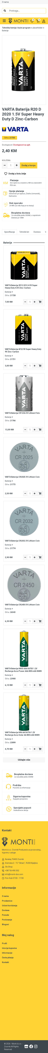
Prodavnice (7, 901)
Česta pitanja (7, 958)
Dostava (5, 910)
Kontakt (5, 962)
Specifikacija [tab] (9, 232)
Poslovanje (7, 920)
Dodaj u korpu (28, 165)
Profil (4, 943)
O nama (5, 2)
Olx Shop (9, 867)
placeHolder (38, 28)
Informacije (7, 953)
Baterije (5, 31)
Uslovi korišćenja (9, 905)
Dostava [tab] (37, 232)
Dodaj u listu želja (17, 173)
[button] (4, 21)
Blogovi (5, 924)
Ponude (5, 915)
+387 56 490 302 (12, 870)
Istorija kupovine (9, 948)
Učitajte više (24, 760)
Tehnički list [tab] (24, 232)
